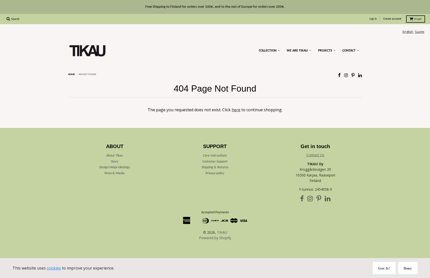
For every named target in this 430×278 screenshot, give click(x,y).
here (236, 109)
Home (71, 74)
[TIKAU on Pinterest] (353, 75)
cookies (54, 268)
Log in (373, 18)
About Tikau (114, 156)
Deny (408, 268)
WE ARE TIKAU (297, 51)
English (408, 31)
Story (114, 162)
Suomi (419, 31)
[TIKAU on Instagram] (346, 75)
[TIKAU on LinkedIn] (360, 75)
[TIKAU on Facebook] (339, 75)
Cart (418, 19)
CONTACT (349, 51)
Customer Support (214, 162)
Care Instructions (215, 156)
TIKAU (222, 232)
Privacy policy (215, 173)
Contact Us (315, 155)
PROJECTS (325, 51)
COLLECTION (267, 51)
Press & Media (115, 173)
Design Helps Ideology (114, 167)
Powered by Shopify (215, 237)
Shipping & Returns (215, 167)
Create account (392, 18)
